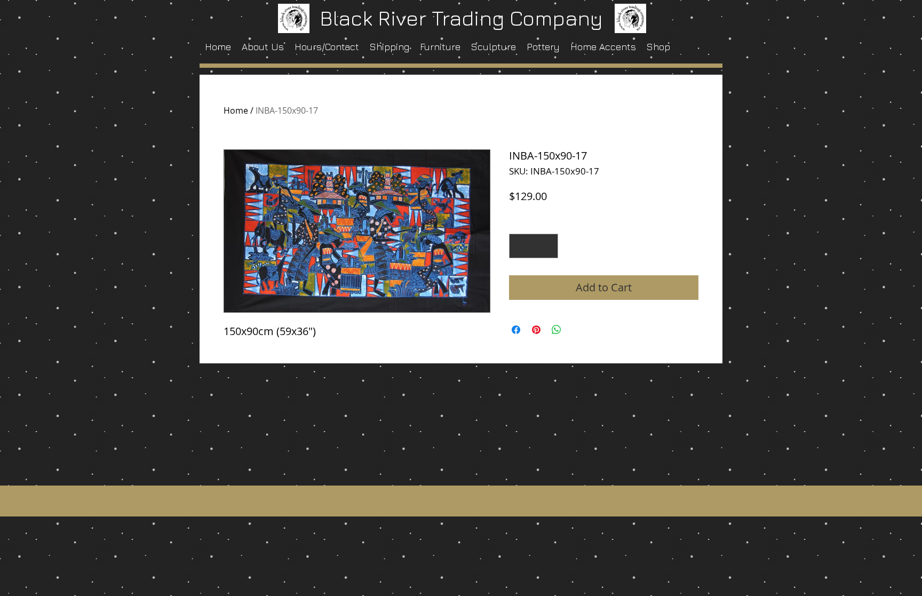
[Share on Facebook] (516, 329)
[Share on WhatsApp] (556, 329)
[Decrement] (520, 246)
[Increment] (547, 246)
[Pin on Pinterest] (536, 329)
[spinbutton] (533, 246)
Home (236, 110)
